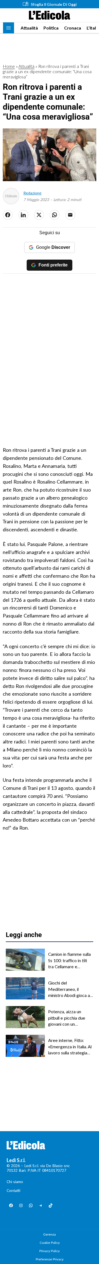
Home (9, 66)
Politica (51, 27)
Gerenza (49, 1234)
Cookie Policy (50, 1243)
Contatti (13, 1190)
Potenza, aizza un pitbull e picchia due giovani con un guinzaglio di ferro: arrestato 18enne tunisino (66, 1018)
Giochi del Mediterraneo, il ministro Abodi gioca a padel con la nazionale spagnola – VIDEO (69, 989)
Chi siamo (15, 1181)
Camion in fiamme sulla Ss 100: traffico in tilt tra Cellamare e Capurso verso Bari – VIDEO (69, 960)
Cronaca (72, 27)
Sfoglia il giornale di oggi (54, 4)
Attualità (29, 27)
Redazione (32, 193)
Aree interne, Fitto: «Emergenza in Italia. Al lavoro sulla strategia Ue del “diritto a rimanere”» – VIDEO (70, 1047)
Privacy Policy (49, 1251)
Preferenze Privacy (50, 1259)
